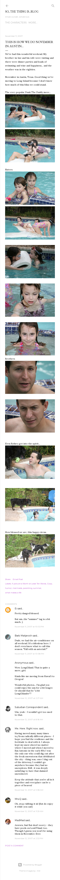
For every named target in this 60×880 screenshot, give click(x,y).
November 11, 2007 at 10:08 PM (29, 653)
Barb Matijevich (23, 635)
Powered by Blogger (32, 864)
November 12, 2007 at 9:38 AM (29, 790)
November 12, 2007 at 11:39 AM (29, 811)
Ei (16, 608)
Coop (49, 583)
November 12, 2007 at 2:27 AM (29, 698)
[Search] (53, 5)
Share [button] (7, 579)
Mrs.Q (18, 799)
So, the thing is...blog (21, 11)
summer (37, 588)
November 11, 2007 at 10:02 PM (29, 626)
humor (8, 588)
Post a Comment (14, 845)
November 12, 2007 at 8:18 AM (29, 719)
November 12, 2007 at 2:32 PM (29, 838)
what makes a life (13, 592)
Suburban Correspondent (29, 707)
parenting (27, 588)
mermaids (17, 588)
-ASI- (38, 871)
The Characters (16, 22)
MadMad (20, 820)
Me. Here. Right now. (26, 728)
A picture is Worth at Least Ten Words (29, 583)
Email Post (18, 579)
